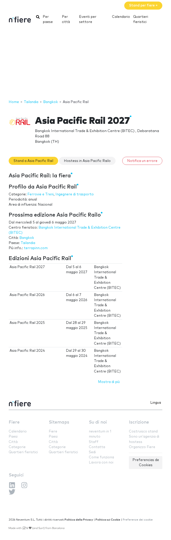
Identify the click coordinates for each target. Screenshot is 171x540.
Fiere (14, 422)
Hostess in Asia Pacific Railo (87, 161)
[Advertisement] (85, 63)
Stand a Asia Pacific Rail (33, 161)
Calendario (121, 17)
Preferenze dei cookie (138, 519)
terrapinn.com (36, 248)
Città (13, 442)
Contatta (97, 447)
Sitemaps (59, 422)
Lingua (155, 402)
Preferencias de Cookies (145, 462)
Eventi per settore (87, 19)
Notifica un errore (142, 161)
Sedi (92, 452)
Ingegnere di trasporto (74, 194)
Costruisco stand (143, 431)
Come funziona (101, 457)
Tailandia (28, 243)
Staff (93, 442)
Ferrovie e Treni (40, 194)
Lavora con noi (101, 462)
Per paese (48, 19)
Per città (66, 19)
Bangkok (26, 238)
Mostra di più (109, 382)
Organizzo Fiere (142, 447)
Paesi (13, 436)
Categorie (17, 447)
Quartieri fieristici (140, 19)
